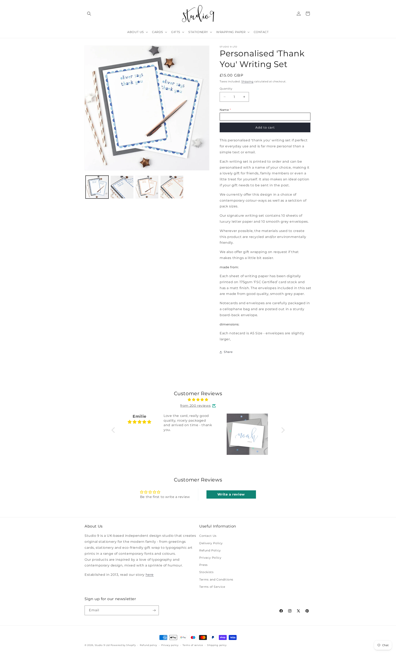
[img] (198, 400)
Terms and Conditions (216, 579)
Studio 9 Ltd (102, 645)
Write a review (231, 494)
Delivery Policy (211, 543)
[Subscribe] (154, 610)
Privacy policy (170, 645)
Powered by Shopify (123, 645)
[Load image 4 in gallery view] (171, 187)
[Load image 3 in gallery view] (147, 187)
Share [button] (228, 352)
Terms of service (193, 645)
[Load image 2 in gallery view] (122, 187)
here (150, 575)
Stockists (206, 572)
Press (203, 565)
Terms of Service (212, 587)
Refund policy (148, 645)
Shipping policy (217, 645)
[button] (89, 13)
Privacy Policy (210, 557)
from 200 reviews (195, 406)
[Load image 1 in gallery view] (97, 187)
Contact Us (208, 536)
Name (224, 110)
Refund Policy (210, 550)
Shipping (247, 81)
